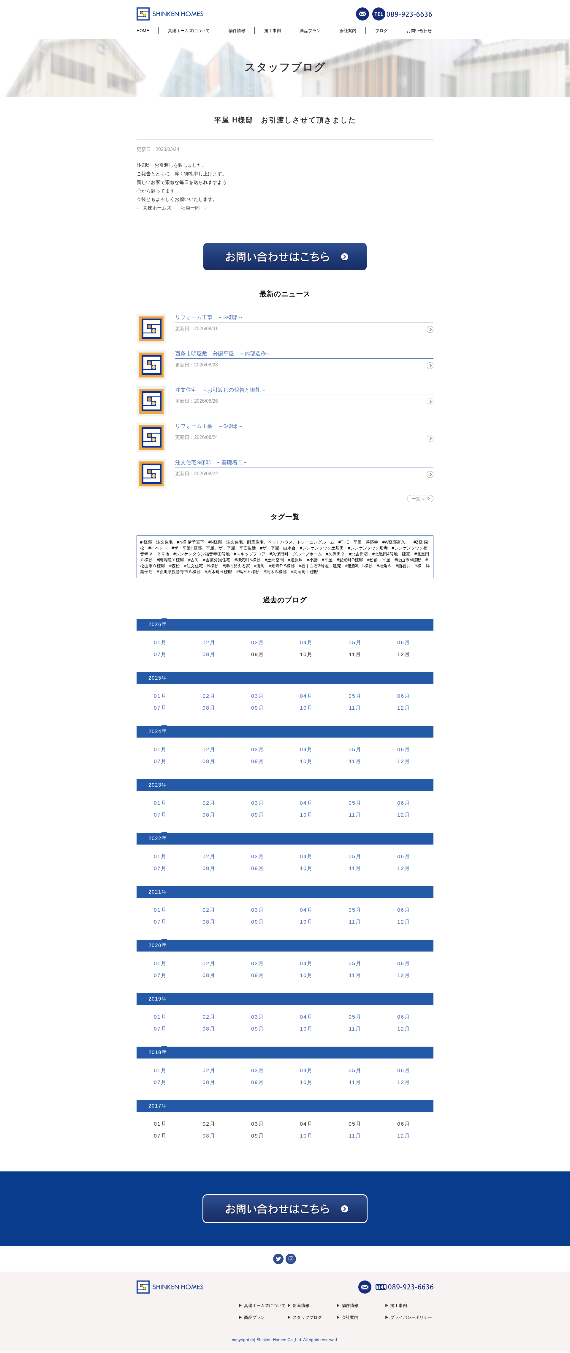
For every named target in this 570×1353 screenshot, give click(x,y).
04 (303, 642)
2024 (155, 731)
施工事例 (272, 30)
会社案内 (348, 30)
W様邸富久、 (397, 542)
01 (157, 642)
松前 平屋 (380, 559)
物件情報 (237, 30)
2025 (155, 678)
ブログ (381, 30)
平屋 (328, 559)
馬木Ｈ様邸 (249, 571)
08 (206, 654)
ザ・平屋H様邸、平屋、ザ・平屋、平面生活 (215, 548)
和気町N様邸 (249, 559)
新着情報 (301, 1305)
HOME (143, 30)
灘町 (260, 565)
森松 (176, 565)
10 (303, 708)
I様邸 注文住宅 (157, 542)
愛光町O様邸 (351, 559)
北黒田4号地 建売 (392, 554)
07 (157, 654)
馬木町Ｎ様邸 (219, 571)
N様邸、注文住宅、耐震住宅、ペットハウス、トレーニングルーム (272, 542)
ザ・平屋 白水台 (279, 548)
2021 (155, 892)
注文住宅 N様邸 (202, 565)
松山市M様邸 (409, 559)
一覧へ (418, 498)
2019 (155, 999)
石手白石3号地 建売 (321, 565)
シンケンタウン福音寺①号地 (203, 554)
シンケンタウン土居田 (323, 548)
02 (206, 642)
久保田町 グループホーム (297, 554)
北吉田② (360, 554)
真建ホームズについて (189, 30)
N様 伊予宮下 (191, 542)
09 (254, 708)
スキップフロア (250, 554)
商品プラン (310, 30)
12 (400, 708)
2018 (155, 1052)
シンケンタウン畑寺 (369, 548)
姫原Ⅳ (296, 559)
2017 (155, 1106)
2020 (155, 945)
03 (254, 642)
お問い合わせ (419, 30)
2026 (155, 624)
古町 (195, 559)
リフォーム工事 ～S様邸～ (209, 317)
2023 (155, 785)
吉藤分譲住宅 (217, 559)
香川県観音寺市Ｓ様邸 (180, 571)
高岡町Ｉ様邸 (305, 571)
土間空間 (275, 559)
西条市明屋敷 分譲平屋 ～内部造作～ (223, 354)
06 (400, 642)
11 (352, 708)
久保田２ (336, 554)
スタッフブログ (307, 1317)
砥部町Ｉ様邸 (360, 565)
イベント (159, 548)
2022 (155, 838)
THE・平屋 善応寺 (359, 542)
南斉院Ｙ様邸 (171, 559)
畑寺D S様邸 (283, 565)
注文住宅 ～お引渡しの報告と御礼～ (220, 390)
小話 (313, 559)
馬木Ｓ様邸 (276, 571)
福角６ (385, 565)
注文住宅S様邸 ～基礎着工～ (211, 462)
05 (352, 642)
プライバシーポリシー (411, 1317)
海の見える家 (237, 565)
